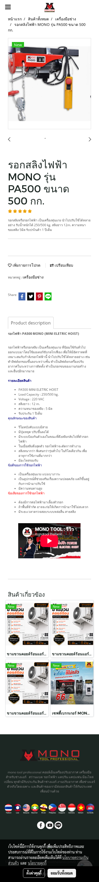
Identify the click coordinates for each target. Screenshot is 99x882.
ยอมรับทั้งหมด (62, 873)
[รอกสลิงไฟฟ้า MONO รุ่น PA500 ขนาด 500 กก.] (49, 83)
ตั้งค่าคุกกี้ (33, 873)
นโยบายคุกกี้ (37, 863)
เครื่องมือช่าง (33, 277)
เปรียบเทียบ (63, 265)
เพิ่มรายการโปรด (26, 265)
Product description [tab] (31, 323)
